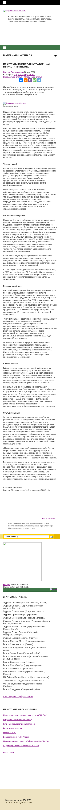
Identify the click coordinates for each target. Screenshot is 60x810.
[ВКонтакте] (21, 80)
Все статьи (30, 528)
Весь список (8, 752)
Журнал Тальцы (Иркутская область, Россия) (25, 602)
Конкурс (6, 585)
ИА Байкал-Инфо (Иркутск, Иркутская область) (26, 677)
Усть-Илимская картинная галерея (19, 724)
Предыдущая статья (12, 77)
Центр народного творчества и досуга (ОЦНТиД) (25, 715)
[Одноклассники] (26, 80)
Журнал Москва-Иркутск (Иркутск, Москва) (24, 618)
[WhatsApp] (34, 80)
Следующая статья (33, 77)
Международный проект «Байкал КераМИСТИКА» (26, 741)
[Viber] (30, 80)
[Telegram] (39, 80)
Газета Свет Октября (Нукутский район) (22, 665)
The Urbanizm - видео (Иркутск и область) (23, 680)
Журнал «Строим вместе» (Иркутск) (20, 638)
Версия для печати (48, 518)
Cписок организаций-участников (18, 696)
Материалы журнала (16, 528)
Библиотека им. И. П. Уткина (16, 737)
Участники (29, 523)
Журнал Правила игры (13, 72)
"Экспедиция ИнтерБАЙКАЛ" (18, 800)
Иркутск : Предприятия (24, 74)
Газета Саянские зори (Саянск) (18, 644)
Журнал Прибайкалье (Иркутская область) (23, 611)
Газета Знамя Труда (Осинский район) (21, 653)
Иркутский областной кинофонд (17, 720)
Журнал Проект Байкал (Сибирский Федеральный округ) (20, 633)
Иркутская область (16, 523)
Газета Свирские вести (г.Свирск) (19, 662)
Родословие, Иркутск (12, 728)
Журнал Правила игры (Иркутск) (38, 526)
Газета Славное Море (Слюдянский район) (23, 641)
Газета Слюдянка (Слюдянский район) (21, 689)
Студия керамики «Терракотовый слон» (21, 746)
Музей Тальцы (9, 733)
